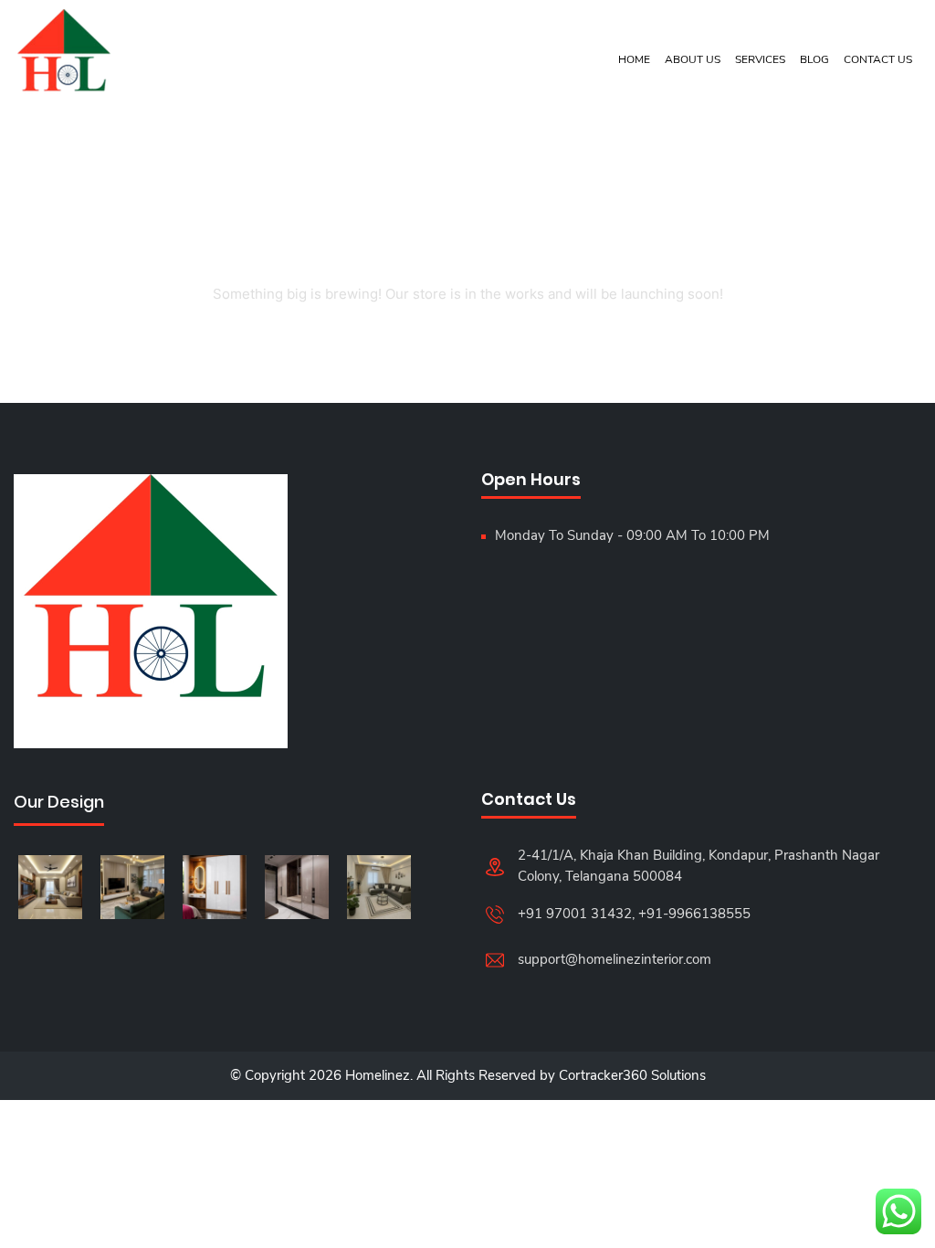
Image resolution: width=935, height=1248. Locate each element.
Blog (814, 59)
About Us (692, 59)
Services (760, 59)
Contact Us (878, 59)
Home (634, 59)
